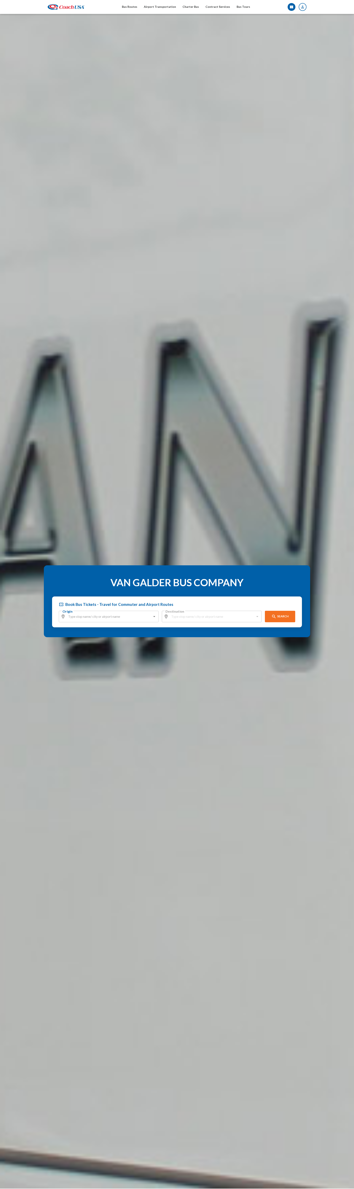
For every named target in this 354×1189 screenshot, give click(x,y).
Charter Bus (191, 6)
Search (283, 616)
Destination (175, 611)
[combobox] (109, 616)
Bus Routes (129, 6)
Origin (67, 611)
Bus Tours (243, 6)
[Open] (154, 616)
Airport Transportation (160, 6)
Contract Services (217, 6)
